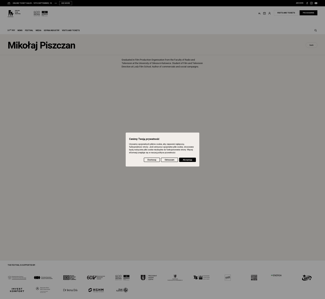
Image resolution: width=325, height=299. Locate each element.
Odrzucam (169, 159)
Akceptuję (187, 159)
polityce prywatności (166, 152)
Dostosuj (152, 159)
